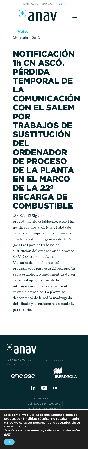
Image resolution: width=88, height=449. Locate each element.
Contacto (30, 3)
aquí (7, 434)
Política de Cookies (43, 408)
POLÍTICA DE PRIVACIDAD (43, 403)
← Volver (21, 31)
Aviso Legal (43, 398)
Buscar (47, 3)
